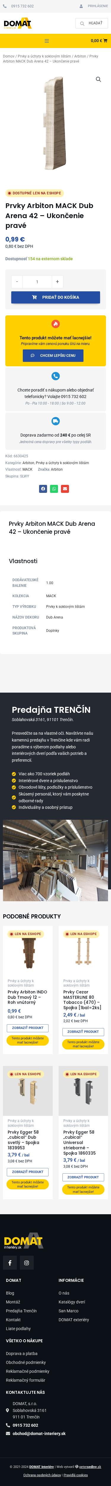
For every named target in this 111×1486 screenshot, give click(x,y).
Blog (10, 1293)
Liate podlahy (18, 1328)
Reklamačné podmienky (27, 1371)
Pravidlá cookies (76, 1475)
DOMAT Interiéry (41, 1467)
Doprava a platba (22, 1353)
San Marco (68, 1310)
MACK (27, 469)
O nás (64, 1293)
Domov (9, 56)
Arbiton (80, 56)
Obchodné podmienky (26, 1362)
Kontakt (13, 1319)
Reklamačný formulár (25, 1380)
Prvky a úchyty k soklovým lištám (44, 56)
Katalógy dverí (72, 1302)
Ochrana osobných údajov (42, 1475)
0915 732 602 (73, 396)
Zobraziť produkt (28, 1028)
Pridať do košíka (60, 297)
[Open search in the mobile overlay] (92, 23)
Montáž (13, 1302)
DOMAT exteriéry (74, 1319)
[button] (46, 41)
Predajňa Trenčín (21, 1310)
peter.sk (90, 1467)
